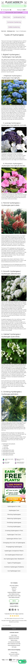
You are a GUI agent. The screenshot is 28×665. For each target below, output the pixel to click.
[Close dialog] (25, 326)
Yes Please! (14, 335)
